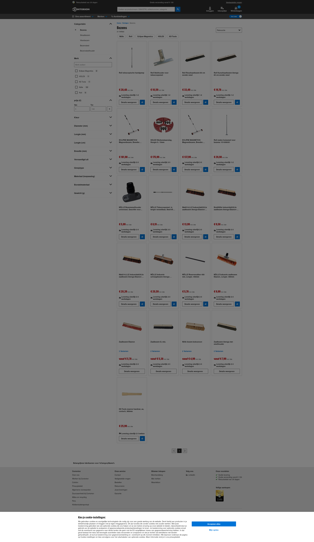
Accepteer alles (213, 524)
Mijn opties (214, 530)
